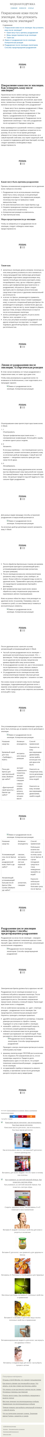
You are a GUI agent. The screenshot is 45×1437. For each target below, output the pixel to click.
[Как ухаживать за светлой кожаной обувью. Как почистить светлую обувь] (22, 1182)
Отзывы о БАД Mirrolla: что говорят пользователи (22, 1380)
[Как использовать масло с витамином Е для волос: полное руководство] (22, 1147)
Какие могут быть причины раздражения (22, 32)
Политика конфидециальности (11, 1431)
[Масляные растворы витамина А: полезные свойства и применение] (22, 1292)
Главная (14, 8)
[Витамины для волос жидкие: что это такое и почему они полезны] (22, 1170)
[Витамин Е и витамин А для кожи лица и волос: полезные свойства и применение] (22, 1315)
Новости (22, 8)
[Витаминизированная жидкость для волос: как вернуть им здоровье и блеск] (22, 1337)
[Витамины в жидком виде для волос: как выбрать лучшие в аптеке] (22, 1360)
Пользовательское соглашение (17, 1429)
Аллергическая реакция (7, 1113)
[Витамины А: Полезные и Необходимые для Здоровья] (22, 1272)
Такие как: (10, 37)
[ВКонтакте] (14, 1116)
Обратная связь (7, 1434)
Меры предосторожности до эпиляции (21, 35)
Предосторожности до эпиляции (15, 1110)
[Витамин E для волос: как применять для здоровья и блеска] (22, 1250)
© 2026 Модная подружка (9, 1426)
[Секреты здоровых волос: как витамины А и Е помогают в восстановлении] (22, 1204)
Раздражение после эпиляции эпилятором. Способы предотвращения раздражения (21, 46)
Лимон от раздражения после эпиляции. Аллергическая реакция (20, 41)
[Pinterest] (22, 1116)
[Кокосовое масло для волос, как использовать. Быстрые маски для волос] (22, 1125)
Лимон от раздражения (31, 1110)
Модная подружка (22, 4)
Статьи (31, 8)
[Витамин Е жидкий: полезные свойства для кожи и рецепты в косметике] (22, 1227)
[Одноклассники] (31, 1116)
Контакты (5, 1429)
